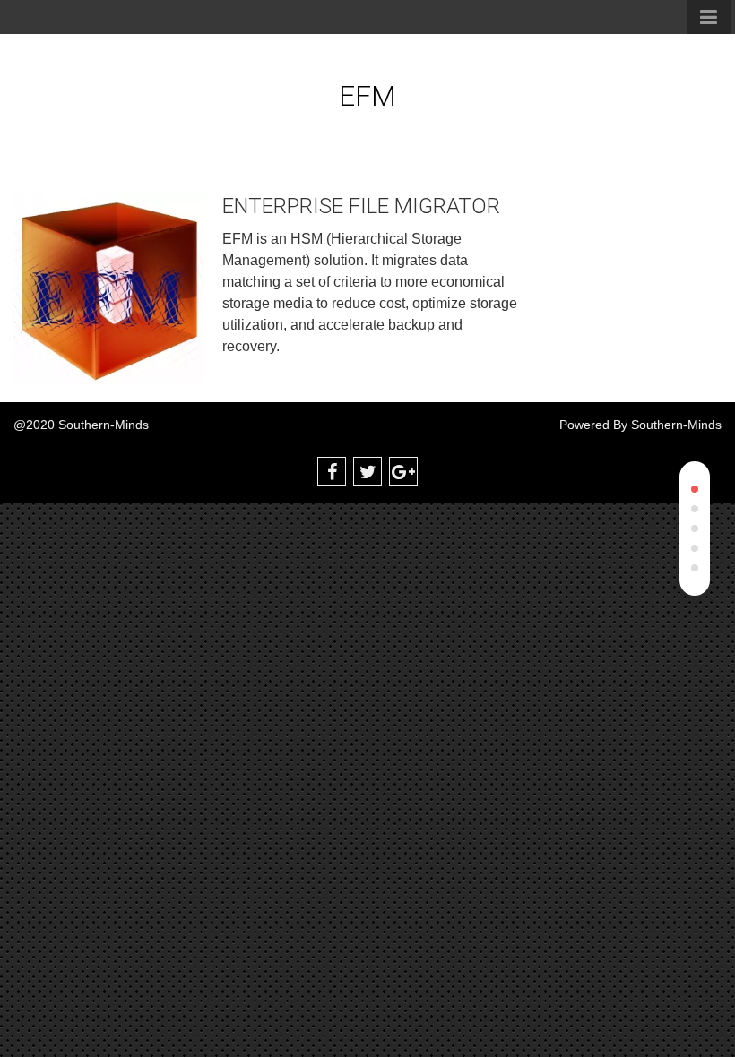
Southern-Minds (676, 424)
